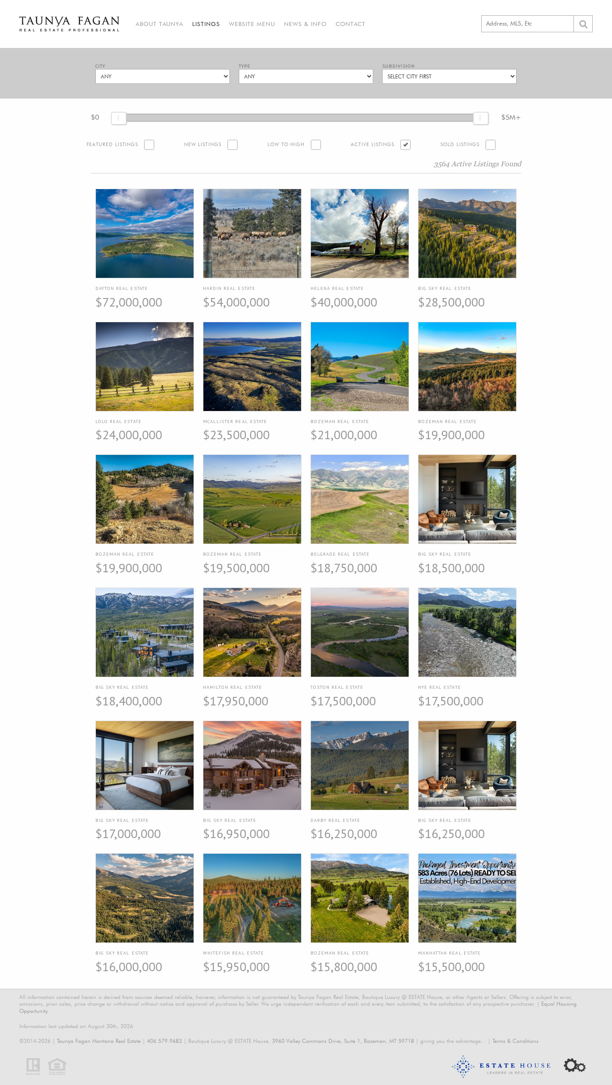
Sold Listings (459, 144)
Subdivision (398, 66)
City (100, 66)
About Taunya (159, 23)
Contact (351, 23)
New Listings (202, 144)
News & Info (305, 23)
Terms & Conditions (515, 1040)
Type (244, 66)
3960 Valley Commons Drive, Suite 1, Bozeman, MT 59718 (343, 1040)
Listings (206, 23)
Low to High (286, 144)
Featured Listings (112, 144)
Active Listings (372, 144)
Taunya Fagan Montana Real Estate (99, 1040)
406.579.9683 (164, 1040)
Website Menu (252, 23)
